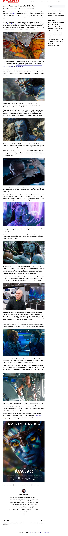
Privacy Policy (45, 532)
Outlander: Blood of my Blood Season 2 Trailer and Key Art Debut (55, 35)
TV (47, 2)
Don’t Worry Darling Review (38, 522)
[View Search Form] (64, 2)
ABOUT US (52, 2)
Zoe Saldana (28, 65)
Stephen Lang (19, 66)
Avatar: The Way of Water (14, 24)
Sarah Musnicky (7, 8)
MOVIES (43, 2)
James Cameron (35, 485)
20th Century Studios (8, 485)
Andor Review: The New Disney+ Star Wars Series (13, 522)
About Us (32, 532)
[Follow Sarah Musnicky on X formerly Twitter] (24, 514)
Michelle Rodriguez (8, 66)
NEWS (30, 2)
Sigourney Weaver (37, 65)
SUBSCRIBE (59, 2)
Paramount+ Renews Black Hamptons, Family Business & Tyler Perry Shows (55, 28)
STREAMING (36, 2)
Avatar (12, 13)
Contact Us (38, 532)
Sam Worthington (20, 65)
